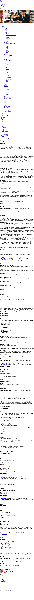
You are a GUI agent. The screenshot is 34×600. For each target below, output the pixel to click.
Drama (7, 70)
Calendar (5, 108)
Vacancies (7, 36)
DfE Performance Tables (9, 31)
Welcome (5, 27)
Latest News (5, 105)
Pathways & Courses (7, 97)
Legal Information (12, 590)
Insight (3, 5)
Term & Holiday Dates (7, 109)
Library (5, 84)
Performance (5, 29)
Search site (1, 594)
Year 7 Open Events (5, 4)
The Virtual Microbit (5, 260)
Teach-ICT (4, 210)
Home (3, 26)
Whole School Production (7, 111)
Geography (3, 125)
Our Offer (5, 54)
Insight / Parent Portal (9, 296)
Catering (7, 49)
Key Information (6, 42)
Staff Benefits (7, 37)
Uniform (7, 52)
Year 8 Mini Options (7, 83)
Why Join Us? (6, 96)
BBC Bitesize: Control (5, 257)
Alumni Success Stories (9, 40)
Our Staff (5, 32)
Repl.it (3, 363)
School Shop (7, 50)
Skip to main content (3, 0)
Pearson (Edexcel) (5, 498)
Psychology (3, 130)
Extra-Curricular (6, 88)
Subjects (5, 66)
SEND (7, 45)
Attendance (7, 94)
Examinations (6, 85)
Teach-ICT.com (4, 362)
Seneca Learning (4, 364)
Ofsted (7, 30)
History (7, 74)
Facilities (7, 47)
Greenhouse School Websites (16, 592)
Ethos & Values (6, 28)
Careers (5, 90)
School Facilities (6, 46)
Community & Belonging (7, 100)
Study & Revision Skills (5, 138)
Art (6, 67)
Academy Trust (8, 34)
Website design (2, 592)
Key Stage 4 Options (5, 134)
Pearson (3, 476)
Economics (7, 71)
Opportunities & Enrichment (8, 98)
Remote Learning (6, 86)
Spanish (7, 82)
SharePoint (3, 6)
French (7, 73)
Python (3, 301)
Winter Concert (6, 112)
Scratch (3, 211)
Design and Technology (5, 121)
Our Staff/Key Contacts (9, 33)
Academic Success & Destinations (8, 99)
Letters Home (6, 107)
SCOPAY (3, 7)
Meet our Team (6, 64)
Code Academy (4, 302)
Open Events (6, 59)
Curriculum (3, 117)
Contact (3, 113)
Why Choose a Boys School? (8, 53)
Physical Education (8, 77)
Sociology (7, 81)
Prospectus (5, 63)
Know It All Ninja (4, 479)
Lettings (7, 48)
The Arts (7, 57)
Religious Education (8, 79)
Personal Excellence (5, 87)
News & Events (4, 104)
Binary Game (4, 259)
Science (7, 80)
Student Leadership (6, 89)
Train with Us (8, 38)
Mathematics (7, 75)
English (7, 72)
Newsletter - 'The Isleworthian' (8, 106)
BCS (3, 478)
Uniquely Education (8, 592)
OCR (3, 446)
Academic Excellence (9, 55)
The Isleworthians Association (10, 41)
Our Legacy (5, 58)
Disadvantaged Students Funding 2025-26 (11, 43)
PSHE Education (4, 129)
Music (6, 76)
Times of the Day (8, 51)
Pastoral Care (6, 92)
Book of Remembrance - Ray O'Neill (11, 35)
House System (6, 91)
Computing (7, 69)
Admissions (5, 62)
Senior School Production (7, 110)
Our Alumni (5, 39)
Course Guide (6, 103)
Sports (6, 56)
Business (7, 68)
